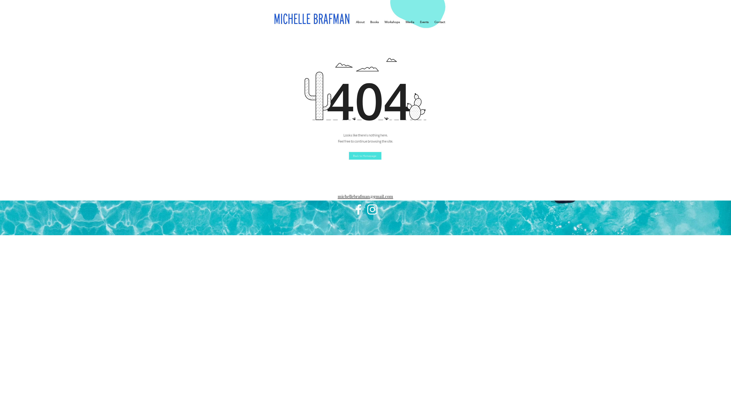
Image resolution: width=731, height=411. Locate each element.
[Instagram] (372, 209)
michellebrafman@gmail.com (365, 196)
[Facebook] (358, 209)
